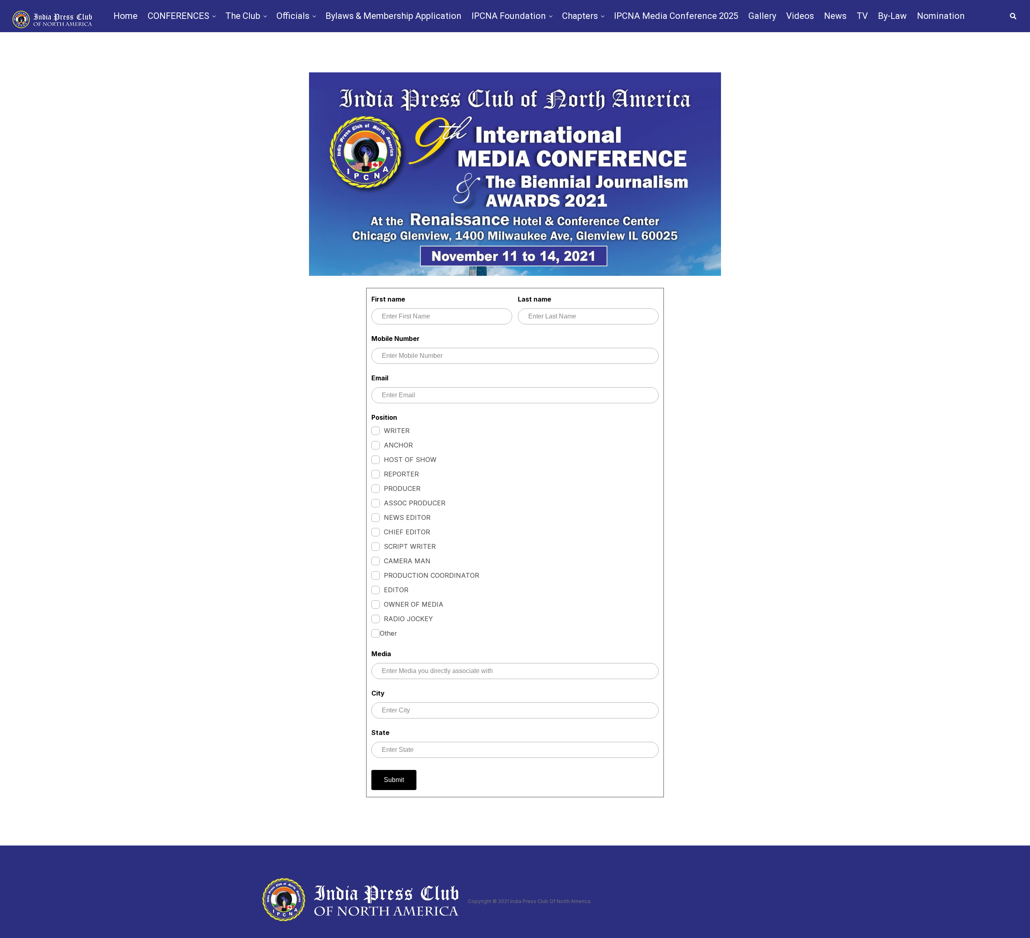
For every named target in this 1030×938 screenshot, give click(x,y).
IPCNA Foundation (509, 16)
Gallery (762, 16)
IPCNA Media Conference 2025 (676, 16)
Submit (394, 779)
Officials (292, 16)
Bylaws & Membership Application (393, 16)
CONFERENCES (178, 16)
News (835, 16)
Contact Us (541, 51)
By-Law (892, 16)
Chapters (580, 16)
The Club (242, 16)
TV (862, 16)
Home (125, 16)
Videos (800, 16)
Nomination (941, 16)
